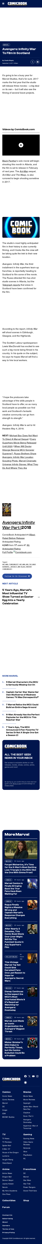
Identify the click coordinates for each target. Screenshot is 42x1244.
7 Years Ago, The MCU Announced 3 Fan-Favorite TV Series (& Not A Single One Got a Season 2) (22, 731)
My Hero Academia (9, 1190)
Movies (8, 861)
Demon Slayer (7, 1180)
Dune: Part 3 (28, 1116)
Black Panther (9, 160)
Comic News (7, 1096)
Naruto (5, 1187)
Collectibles (11, 957)
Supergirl (26, 1103)
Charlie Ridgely (9, 60)
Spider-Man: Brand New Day (30, 1107)
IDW (4, 1113)
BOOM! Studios (8, 1117)
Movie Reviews (29, 1099)
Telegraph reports (11, 284)
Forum (6, 1207)
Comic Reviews (8, 1099)
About (5, 1222)
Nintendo (26, 1148)
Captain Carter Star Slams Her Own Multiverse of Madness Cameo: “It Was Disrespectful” (22, 695)
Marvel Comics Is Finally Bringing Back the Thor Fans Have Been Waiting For (14, 888)
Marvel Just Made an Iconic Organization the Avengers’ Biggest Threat (14, 1026)
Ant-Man (24, 171)
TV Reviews (7, 1142)
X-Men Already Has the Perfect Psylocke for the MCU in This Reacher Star (23, 717)
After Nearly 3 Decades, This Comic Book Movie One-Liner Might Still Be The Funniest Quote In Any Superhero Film (14, 938)
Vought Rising (7, 1159)
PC (24, 1158)
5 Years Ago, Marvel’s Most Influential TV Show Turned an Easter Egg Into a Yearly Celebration (17, 596)
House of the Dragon (10, 1152)
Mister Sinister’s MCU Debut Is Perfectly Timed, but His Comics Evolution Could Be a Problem (14, 1049)
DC (3, 1106)
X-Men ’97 (6, 1149)
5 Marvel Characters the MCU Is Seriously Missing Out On (22, 683)
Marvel (6, 45)
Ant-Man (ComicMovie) (10, 564)
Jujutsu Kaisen (8, 1184)
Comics (8, 880)
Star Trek (27, 1184)
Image (4, 1110)
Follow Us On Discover (16, 576)
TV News (5, 1138)
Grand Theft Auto (30, 1190)
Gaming (27, 1134)
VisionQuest (7, 1163)
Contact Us (7, 1215)
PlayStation (27, 1155)
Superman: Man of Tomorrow (30, 1127)
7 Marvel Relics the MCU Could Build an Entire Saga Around (22, 706)
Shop (26, 1200)
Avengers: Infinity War (11, 567)
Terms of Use (17, 784)
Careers (6, 1226)
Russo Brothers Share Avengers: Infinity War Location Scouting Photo (19, 457)
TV (3, 1134)
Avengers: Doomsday (27, 1120)
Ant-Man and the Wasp (27, 564)
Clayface (26, 1112)
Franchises (29, 1169)
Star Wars (27, 1180)
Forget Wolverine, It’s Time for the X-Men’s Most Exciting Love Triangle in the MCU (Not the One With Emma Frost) (20, 868)
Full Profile (7, 552)
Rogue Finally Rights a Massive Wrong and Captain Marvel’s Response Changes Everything (15, 911)
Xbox (25, 1151)
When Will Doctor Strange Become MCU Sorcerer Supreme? (18, 450)
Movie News (28, 1096)
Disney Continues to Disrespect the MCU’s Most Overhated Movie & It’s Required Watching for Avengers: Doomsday (15, 1000)
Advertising (7, 1219)
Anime (6, 1169)
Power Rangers (29, 1187)
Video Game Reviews (28, 1143)
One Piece (6, 1194)
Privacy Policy (9, 785)
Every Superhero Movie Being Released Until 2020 (19, 442)
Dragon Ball (7, 1177)
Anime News (7, 1173)
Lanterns (5, 1156)
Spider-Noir (6, 1145)
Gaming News (28, 1138)
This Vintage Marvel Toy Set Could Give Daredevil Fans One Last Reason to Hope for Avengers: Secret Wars (15, 971)
